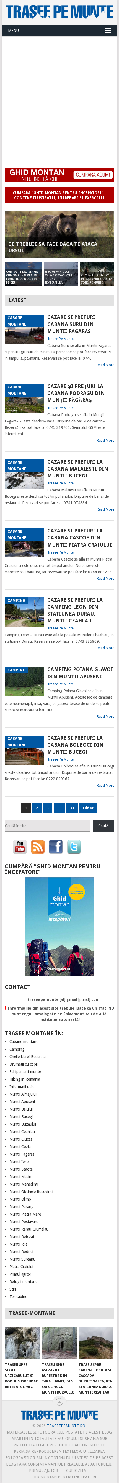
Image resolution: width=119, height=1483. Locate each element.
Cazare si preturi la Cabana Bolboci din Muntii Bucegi (75, 745)
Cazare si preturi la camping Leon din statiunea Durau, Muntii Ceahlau (75, 610)
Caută (103, 826)
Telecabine (18, 1296)
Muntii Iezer (19, 1161)
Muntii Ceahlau (22, 1131)
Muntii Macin (20, 1176)
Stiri (12, 1289)
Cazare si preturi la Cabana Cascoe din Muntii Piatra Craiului (79, 537)
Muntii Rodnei (21, 1251)
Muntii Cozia (20, 1146)
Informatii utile (21, 1086)
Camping (16, 1049)
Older (88, 808)
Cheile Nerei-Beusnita (27, 1056)
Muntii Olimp (20, 1199)
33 (72, 808)
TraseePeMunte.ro (66, 1426)
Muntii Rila (18, 1244)
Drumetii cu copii (23, 1064)
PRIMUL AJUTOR (43, 1470)
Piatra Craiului (21, 1266)
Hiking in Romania (24, 1079)
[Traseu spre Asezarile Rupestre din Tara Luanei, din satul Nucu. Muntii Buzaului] (59, 1343)
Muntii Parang (21, 1206)
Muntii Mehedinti (23, 1184)
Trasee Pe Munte (60, 339)
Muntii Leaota (21, 1169)
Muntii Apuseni (22, 1101)
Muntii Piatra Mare (25, 1214)
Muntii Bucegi (21, 1116)
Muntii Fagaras (21, 1154)
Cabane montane (23, 1041)
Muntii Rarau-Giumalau (28, 1229)
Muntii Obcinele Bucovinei (31, 1191)
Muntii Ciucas (20, 1139)
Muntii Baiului (21, 1109)
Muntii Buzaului (22, 1124)
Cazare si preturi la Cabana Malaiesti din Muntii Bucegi (77, 469)
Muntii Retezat (21, 1236)
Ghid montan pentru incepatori (63, 1477)
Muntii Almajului (23, 1094)
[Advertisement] (59, 99)
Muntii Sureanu (22, 1259)
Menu (13, 30)
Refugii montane (23, 1281)
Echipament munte (25, 1071)
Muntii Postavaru (23, 1221)
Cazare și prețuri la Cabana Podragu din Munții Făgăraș (76, 393)
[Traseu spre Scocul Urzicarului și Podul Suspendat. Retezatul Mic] (22, 1343)
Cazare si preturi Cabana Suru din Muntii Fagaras (71, 324)
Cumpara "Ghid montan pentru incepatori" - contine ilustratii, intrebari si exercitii (59, 195)
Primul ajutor (20, 1274)
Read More (105, 365)
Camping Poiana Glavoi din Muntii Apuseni (80, 672)
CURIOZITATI (78, 1470)
